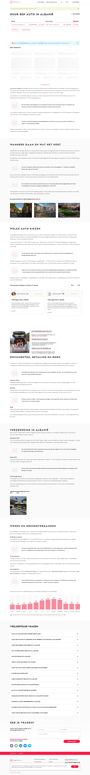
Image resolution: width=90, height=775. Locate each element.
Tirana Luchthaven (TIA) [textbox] (20, 24)
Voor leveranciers (53, 759)
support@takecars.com (71, 759)
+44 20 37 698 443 (72, 762)
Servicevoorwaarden (39, 759)
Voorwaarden (40, 2)
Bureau (51, 761)
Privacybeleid (37, 761)
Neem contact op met (51, 2)
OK (74, 766)
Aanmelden (75, 2)
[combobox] (21, 25)
